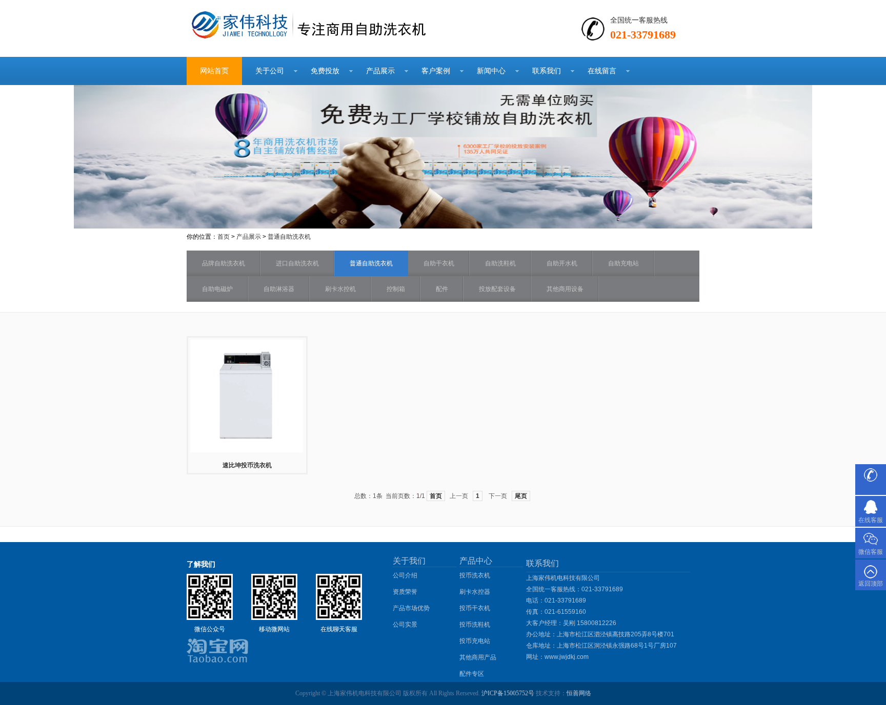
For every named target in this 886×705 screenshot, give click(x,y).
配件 (442, 289)
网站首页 (214, 71)
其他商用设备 (565, 289)
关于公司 (269, 71)
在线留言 (602, 71)
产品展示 (380, 71)
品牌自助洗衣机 (223, 263)
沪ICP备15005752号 (507, 693)
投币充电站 (474, 641)
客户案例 (435, 71)
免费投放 (325, 71)
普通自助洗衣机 (289, 236)
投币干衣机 (474, 608)
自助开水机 (562, 263)
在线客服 (870, 520)
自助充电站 (623, 263)
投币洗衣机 (474, 575)
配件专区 (471, 673)
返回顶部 (870, 583)
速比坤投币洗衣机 (247, 465)
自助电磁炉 (217, 289)
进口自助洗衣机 (297, 263)
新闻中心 (491, 71)
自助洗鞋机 (500, 263)
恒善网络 (579, 693)
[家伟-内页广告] (443, 226)
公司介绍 (405, 575)
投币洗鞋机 (474, 624)
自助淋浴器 (279, 289)
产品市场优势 (411, 608)
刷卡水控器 (474, 591)
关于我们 (409, 560)
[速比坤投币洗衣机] (246, 451)
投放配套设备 (497, 289)
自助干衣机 (439, 263)
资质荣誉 (405, 591)
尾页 (521, 496)
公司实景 (405, 624)
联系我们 (546, 71)
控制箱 (396, 289)
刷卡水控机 (340, 289)
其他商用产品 (477, 657)
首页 (223, 236)
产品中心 (475, 560)
